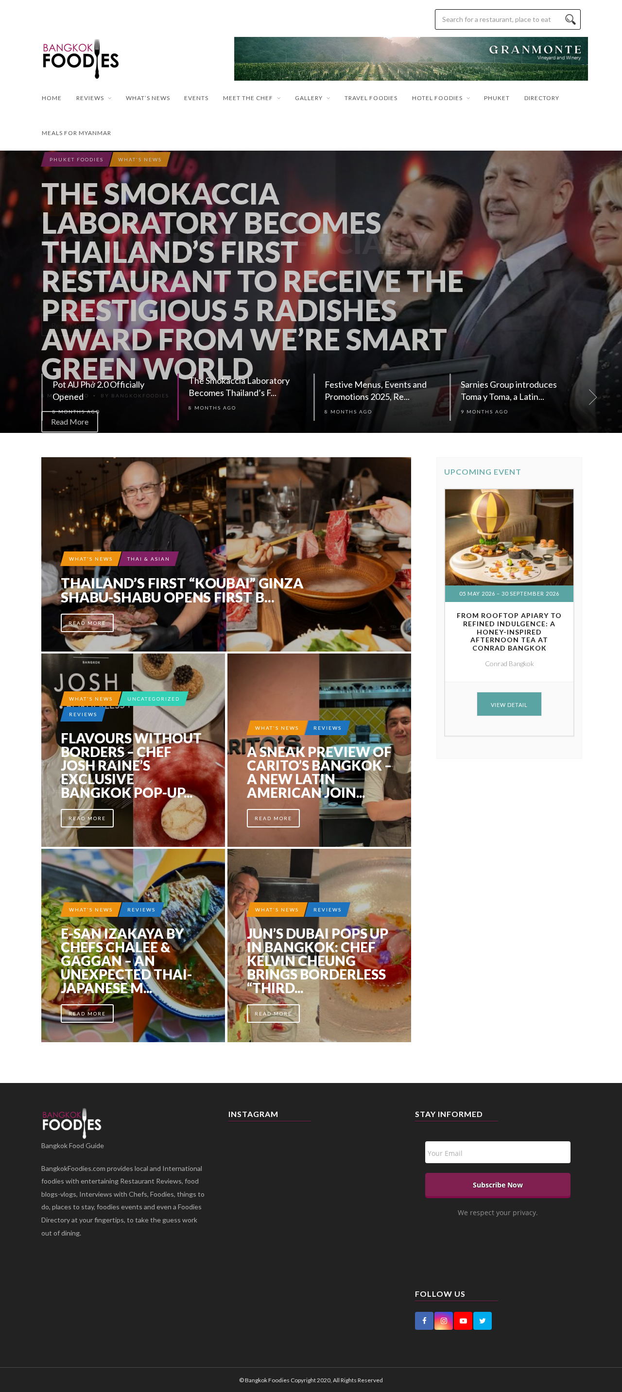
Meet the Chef (248, 98)
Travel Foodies (371, 98)
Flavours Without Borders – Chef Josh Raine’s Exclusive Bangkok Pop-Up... (131, 765)
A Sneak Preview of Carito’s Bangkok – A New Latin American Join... (319, 772)
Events (196, 98)
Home (52, 98)
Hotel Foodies (437, 98)
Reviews (90, 98)
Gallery (309, 98)
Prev (12, 292)
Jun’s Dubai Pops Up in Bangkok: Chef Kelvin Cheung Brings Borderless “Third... (317, 961)
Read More (69, 421)
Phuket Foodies (77, 159)
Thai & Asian (148, 559)
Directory (541, 98)
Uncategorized (153, 699)
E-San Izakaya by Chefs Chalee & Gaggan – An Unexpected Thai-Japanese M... (126, 961)
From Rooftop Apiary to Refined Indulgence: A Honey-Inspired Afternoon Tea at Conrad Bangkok (509, 631)
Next (610, 292)
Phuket (497, 98)
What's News (140, 159)
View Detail (509, 705)
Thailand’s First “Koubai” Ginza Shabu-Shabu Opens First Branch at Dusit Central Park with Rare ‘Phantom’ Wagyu (226, 554)
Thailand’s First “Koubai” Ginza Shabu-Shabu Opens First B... (182, 590)
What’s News (148, 98)
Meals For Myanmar (76, 133)
